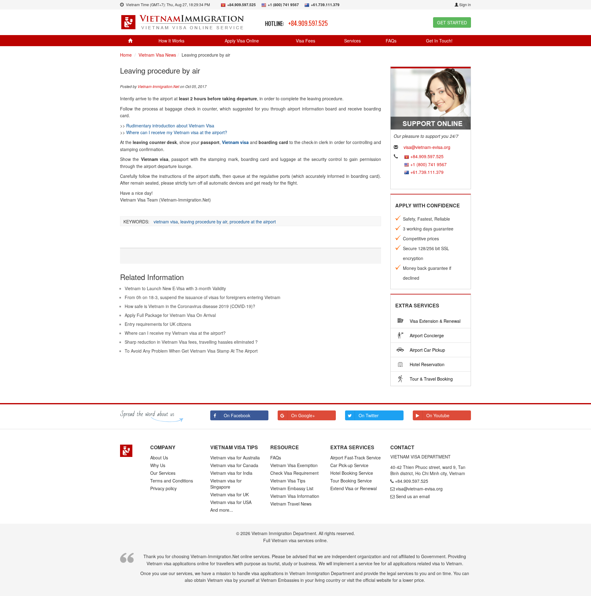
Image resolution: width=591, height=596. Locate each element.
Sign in (464, 4)
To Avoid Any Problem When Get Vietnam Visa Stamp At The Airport (191, 351)
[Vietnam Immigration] (130, 451)
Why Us (157, 465)
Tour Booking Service (351, 481)
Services (352, 41)
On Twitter (369, 415)
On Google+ (303, 415)
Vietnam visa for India (231, 473)
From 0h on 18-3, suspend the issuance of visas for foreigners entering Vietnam (202, 297)
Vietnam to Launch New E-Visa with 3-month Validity (175, 288)
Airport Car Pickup (427, 350)
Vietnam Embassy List (291, 488)
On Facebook (237, 415)
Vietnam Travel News (291, 504)
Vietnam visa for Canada (234, 465)
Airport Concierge (427, 335)
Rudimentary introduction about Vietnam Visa (170, 125)
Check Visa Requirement (294, 473)
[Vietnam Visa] (183, 21)
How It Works (171, 41)
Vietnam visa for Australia (235, 457)
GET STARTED (452, 22)
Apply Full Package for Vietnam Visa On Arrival (170, 315)
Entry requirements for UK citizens (158, 324)
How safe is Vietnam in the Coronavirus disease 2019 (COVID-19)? (190, 306)
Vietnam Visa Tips (287, 481)
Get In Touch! (439, 41)
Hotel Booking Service (351, 473)
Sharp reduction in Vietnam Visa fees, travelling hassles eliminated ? (191, 342)
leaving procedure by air (203, 221)
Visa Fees (305, 41)
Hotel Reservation (427, 364)
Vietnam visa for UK (229, 494)
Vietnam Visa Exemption (294, 465)
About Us (159, 457)
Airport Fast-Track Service (355, 457)
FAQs (391, 41)
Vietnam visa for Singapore (226, 484)
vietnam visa (166, 221)
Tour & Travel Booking (431, 379)
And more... (221, 510)
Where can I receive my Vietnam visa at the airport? (176, 132)
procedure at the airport (253, 221)
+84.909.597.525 (308, 23)
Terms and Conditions (171, 481)
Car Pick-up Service (349, 465)
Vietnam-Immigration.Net (158, 86)
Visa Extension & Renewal (435, 321)
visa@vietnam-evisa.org (427, 147)
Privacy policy (163, 488)
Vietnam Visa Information (294, 496)
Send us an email (413, 496)
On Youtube (437, 415)
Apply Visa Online (242, 41)
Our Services (162, 473)
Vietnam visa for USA (230, 502)
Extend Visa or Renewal (353, 488)
